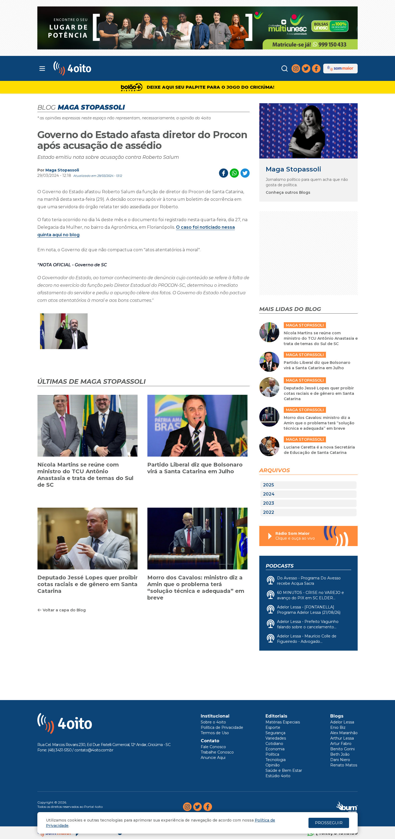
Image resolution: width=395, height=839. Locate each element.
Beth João (340, 754)
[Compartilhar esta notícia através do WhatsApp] (234, 173)
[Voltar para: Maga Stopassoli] (308, 130)
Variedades (275, 738)
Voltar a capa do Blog (64, 610)
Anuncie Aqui (213, 757)
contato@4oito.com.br (93, 750)
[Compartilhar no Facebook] (223, 173)
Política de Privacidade (222, 727)
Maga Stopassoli (62, 170)
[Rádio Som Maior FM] (340, 68)
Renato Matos (343, 765)
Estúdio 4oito (277, 775)
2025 (268, 484)
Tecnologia (275, 759)
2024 (269, 494)
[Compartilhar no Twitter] (245, 173)
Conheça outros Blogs (288, 192)
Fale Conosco (213, 746)
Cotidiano (274, 743)
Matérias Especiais (282, 722)
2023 (268, 503)
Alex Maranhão (344, 732)
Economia (275, 749)
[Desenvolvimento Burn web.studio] (347, 806)
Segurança (275, 732)
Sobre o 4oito (213, 722)
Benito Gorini (342, 749)
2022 (268, 512)
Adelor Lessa (342, 722)
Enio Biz (338, 727)
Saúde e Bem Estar (283, 770)
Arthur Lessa (342, 738)
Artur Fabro (340, 743)
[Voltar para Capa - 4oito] (96, 68)
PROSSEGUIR (329, 822)
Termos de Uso (215, 732)
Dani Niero (340, 759)
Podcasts (279, 566)
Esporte (272, 727)
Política (272, 754)
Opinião (272, 765)
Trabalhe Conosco (217, 752)
